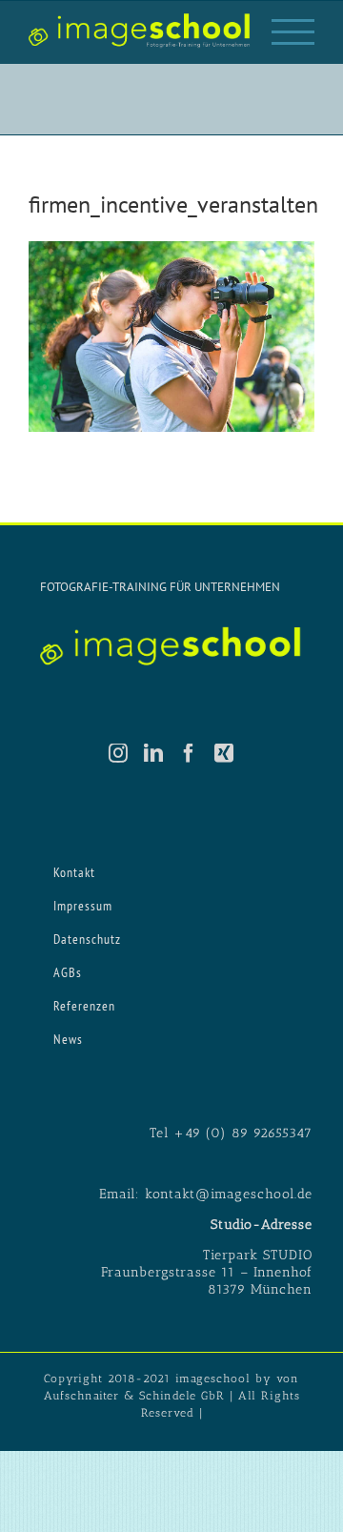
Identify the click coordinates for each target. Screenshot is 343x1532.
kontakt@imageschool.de (229, 1194)
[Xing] (224, 753)
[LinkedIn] (154, 753)
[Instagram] (119, 753)
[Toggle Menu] (292, 32)
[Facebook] (189, 753)
